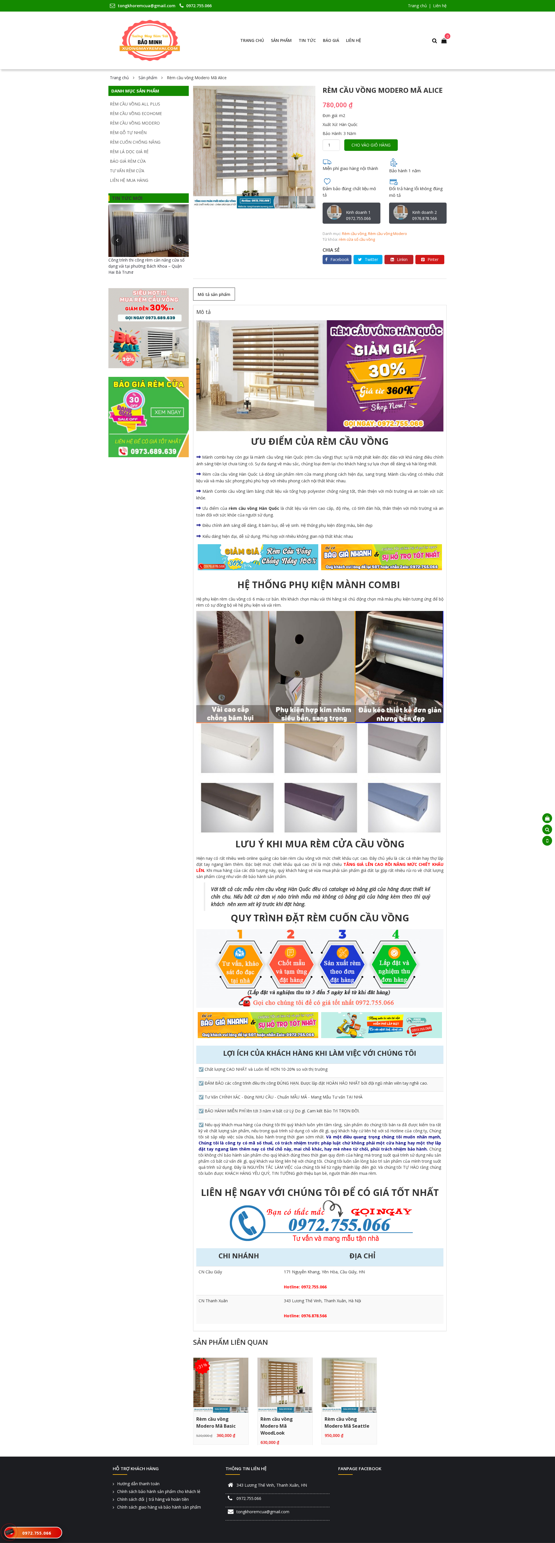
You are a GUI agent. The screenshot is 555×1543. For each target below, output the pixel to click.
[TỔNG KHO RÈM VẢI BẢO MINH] (150, 40)
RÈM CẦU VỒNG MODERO (135, 123)
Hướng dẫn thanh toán (138, 1483)
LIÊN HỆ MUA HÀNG (129, 180)
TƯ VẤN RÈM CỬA (127, 170)
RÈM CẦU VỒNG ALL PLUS (135, 104)
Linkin (402, 259)
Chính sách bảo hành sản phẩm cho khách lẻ (158, 1491)
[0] (444, 40)
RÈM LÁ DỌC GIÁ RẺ (129, 151)
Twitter (371, 259)
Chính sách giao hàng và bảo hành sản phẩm (159, 1507)
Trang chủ (417, 5)
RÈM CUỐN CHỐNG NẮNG (135, 142)
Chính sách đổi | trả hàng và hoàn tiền (153, 1499)
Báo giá (331, 40)
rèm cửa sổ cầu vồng (357, 239)
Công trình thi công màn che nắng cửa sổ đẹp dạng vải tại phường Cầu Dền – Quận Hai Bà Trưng (147, 266)
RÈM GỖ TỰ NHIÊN (128, 132)
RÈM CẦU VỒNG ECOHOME (136, 113)
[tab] (214, 294)
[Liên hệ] (9, 1531)
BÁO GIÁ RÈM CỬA (128, 161)
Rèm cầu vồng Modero (387, 233)
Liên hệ (440, 5)
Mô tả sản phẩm (214, 294)
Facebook (339, 259)
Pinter (433, 259)
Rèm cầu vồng (354, 233)
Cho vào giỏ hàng (371, 145)
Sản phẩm (281, 40)
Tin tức (307, 40)
